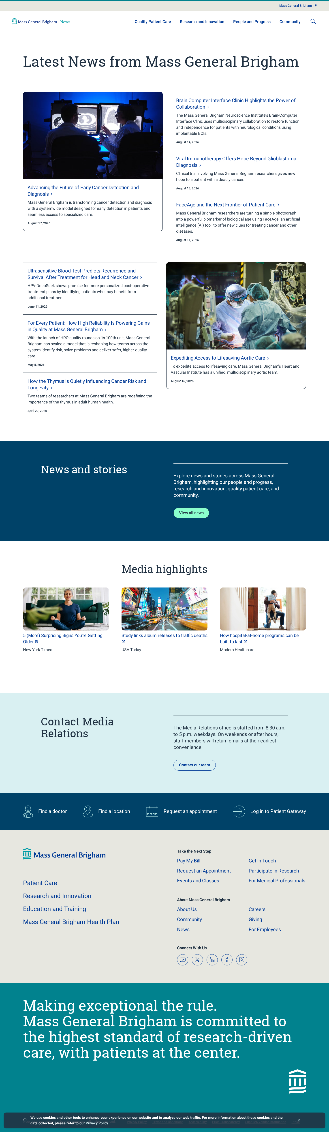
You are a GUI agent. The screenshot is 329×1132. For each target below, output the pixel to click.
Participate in (274, 871)
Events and (198, 880)
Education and (54, 909)
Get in (262, 861)
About (187, 909)
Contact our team (194, 765)
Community (290, 21)
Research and (57, 896)
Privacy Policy (97, 1123)
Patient (40, 883)
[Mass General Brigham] (41, 21)
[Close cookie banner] (299, 1120)
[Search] (313, 21)
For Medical (277, 880)
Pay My (188, 861)
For (265, 929)
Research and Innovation (202, 21)
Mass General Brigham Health (71, 922)
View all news (191, 512)
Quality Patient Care (153, 21)
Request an (204, 871)
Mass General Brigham (295, 5)
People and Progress (252, 21)
